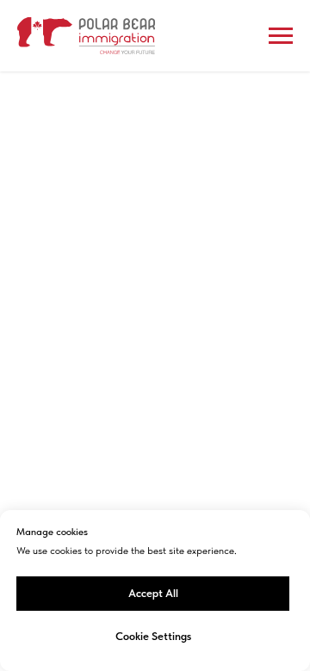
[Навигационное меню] (281, 36)
